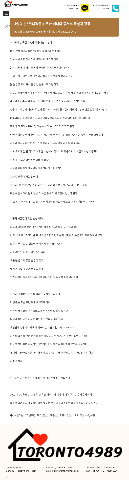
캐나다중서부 (82, 415)
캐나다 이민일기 (51, 31)
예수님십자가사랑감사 (62, 415)
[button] (6, 13)
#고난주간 (30, 415)
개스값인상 (43, 415)
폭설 (92, 415)
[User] (7, 477)
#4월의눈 (19, 415)
